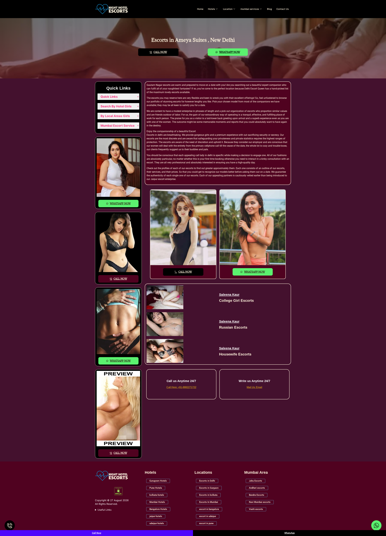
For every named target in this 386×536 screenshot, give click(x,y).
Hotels (211, 9)
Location (228, 9)
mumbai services (249, 9)
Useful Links (104, 509)
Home (200, 9)
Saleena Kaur (229, 294)
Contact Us (282, 9)
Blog (269, 9)
